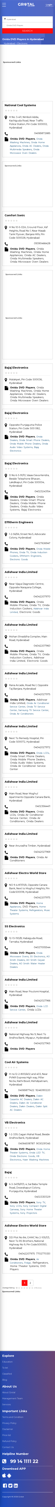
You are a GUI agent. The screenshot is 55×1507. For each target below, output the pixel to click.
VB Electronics (15, 1122)
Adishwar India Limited (21, 572)
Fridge (27, 1262)
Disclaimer (7, 1429)
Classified (7, 1373)
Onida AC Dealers (31, 146)
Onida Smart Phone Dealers (34, 440)
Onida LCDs (42, 753)
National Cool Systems (20, 105)
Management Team (12, 1398)
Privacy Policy (9, 1423)
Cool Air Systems (16, 1062)
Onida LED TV (36, 1152)
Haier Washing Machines (36, 1159)
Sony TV (40, 1202)
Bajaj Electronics (16, 367)
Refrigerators (36, 910)
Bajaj (8, 1172)
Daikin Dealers (26, 1106)
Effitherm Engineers (19, 522)
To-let (5, 1367)
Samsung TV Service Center (33, 710)
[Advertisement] (27, 82)
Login (49, 4)
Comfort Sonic (15, 215)
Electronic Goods (19, 559)
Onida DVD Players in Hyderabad (16, 47)
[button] (26, 5)
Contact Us (8, 1447)
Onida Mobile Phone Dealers (25, 443)
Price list (6, 1435)
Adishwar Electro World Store (25, 873)
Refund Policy (9, 1441)
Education (7, 1361)
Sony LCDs (16, 1206)
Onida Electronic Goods (22, 1156)
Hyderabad (9, 43)
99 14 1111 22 (22, 1461)
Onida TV (24, 552)
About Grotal (8, 1392)
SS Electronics (15, 926)
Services (6, 1404)
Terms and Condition (12, 1417)
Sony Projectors (28, 1213)
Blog (4, 1380)
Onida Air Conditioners (21, 713)
